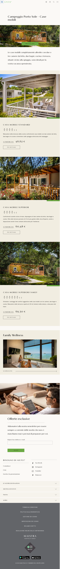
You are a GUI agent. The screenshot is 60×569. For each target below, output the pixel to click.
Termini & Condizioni (29, 504)
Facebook (38, 463)
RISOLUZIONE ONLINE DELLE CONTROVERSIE (29, 528)
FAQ (4, 470)
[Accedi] (50, 2)
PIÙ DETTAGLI (11, 147)
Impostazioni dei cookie (29, 519)
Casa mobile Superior (16, 207)
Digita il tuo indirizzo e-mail (16, 439)
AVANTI (16, 450)
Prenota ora (30, 43)
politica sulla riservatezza (29, 509)
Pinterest (38, 475)
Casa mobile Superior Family (20, 292)
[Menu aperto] (57, 2)
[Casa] (5, 2)
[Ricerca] (54, 2)
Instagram (38, 467)
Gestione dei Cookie (29, 514)
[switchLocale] (46, 2)
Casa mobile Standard (16, 125)
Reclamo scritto (29, 523)
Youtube (38, 471)
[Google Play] (24, 555)
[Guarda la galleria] (58, 115)
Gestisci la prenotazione (11, 474)
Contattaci (6, 466)
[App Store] (35, 555)
